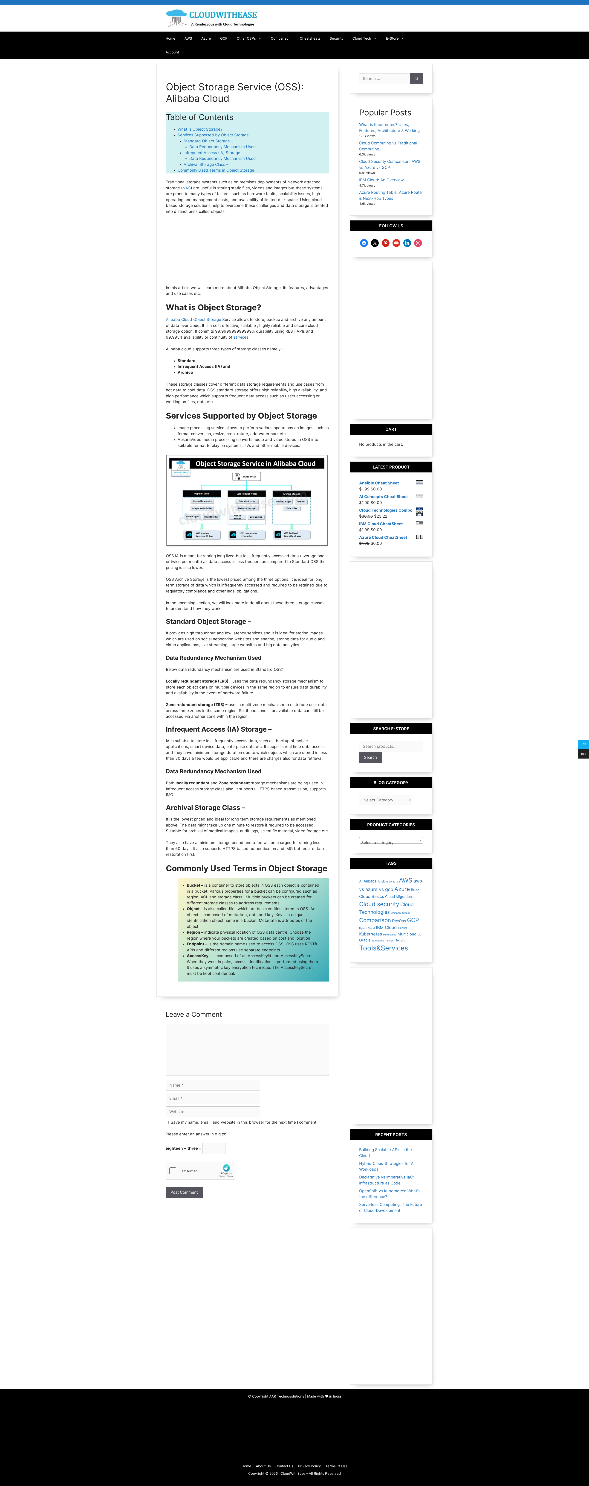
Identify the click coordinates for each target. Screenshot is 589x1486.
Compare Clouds (400, 913)
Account (172, 52)
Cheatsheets (310, 38)
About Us (263, 1466)
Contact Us (284, 1466)
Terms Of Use (336, 1466)
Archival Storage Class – (206, 164)
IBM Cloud (386, 927)
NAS (186, 188)
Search (370, 757)
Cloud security (379, 904)
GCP (224, 38)
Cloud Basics (371, 896)
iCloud (402, 928)
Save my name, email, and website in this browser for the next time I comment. (244, 1122)
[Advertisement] (247, 252)
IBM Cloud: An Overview (381, 180)
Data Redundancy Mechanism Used (222, 146)
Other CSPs (246, 38)
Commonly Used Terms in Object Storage (216, 170)
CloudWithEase (292, 1473)
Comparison (281, 38)
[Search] (416, 78)
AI (360, 881)
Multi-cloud (389, 934)
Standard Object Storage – (208, 141)
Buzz (415, 890)
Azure (206, 38)
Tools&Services (383, 948)
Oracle (364, 940)
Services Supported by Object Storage (213, 135)
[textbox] (391, 842)
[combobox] (391, 840)
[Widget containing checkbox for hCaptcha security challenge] (200, 1171)
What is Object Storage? (200, 129)
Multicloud (407, 934)
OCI (420, 934)
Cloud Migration (398, 896)
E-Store (392, 38)
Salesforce (378, 940)
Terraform (402, 940)
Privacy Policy (309, 1466)
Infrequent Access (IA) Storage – (213, 152)
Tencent (389, 940)
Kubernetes (370, 934)
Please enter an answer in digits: (196, 1134)
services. (241, 337)
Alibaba (370, 881)
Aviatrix (393, 881)
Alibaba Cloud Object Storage (193, 319)
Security (336, 38)
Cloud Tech (361, 38)
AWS (188, 38)
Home (170, 38)
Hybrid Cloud (367, 928)
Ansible (383, 881)
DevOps (399, 920)
